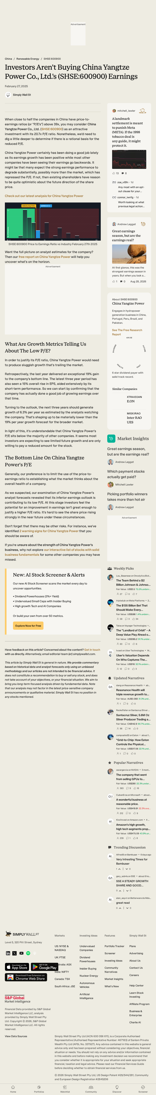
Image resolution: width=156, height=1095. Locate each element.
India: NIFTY (62, 971)
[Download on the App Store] (17, 967)
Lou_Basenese (123, 575)
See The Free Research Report (127, 332)
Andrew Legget (124, 461)
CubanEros (121, 795)
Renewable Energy (27, 58)
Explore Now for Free (28, 625)
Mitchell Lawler (124, 484)
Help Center (136, 985)
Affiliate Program (139, 1004)
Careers (134, 975)
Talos (118, 625)
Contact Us (136, 967)
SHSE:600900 (51, 129)
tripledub (121, 600)
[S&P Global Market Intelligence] (17, 999)
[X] (14, 953)
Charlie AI (135, 1022)
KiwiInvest (121, 820)
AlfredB (120, 854)
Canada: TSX (62, 979)
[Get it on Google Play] (44, 967)
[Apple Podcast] (34, 953)
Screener (110, 953)
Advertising (136, 953)
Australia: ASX (63, 964)
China (8, 58)
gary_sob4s (122, 876)
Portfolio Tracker (114, 946)
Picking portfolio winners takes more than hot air (127, 497)
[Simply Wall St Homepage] (22, 933)
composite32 (122, 735)
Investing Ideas (113, 960)
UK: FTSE (60, 957)
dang (118, 685)
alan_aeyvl (121, 898)
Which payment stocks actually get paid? (126, 474)
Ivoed (119, 650)
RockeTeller (122, 710)
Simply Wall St (22, 95)
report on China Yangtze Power (45, 257)
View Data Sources (16, 1036)
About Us (134, 960)
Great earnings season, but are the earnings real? (128, 452)
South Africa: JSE (65, 986)
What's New (112, 986)
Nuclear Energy (89, 975)
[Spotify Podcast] (28, 953)
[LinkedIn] (8, 953)
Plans (132, 946)
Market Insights (114, 979)
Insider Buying (88, 968)
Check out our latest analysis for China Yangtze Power (44, 196)
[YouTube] (21, 953)
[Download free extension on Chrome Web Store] (26, 977)
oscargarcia (122, 770)
